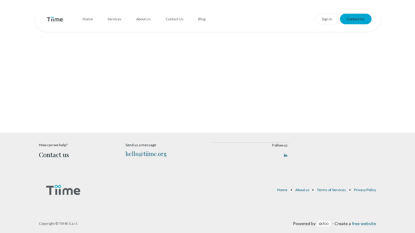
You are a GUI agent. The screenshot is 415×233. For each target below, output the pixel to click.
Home (282, 189)
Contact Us (356, 19)
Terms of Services (331, 189)
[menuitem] (87, 19)
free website (364, 223)
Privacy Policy (365, 189)
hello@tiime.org (146, 153)
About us (302, 189)
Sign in (327, 19)
